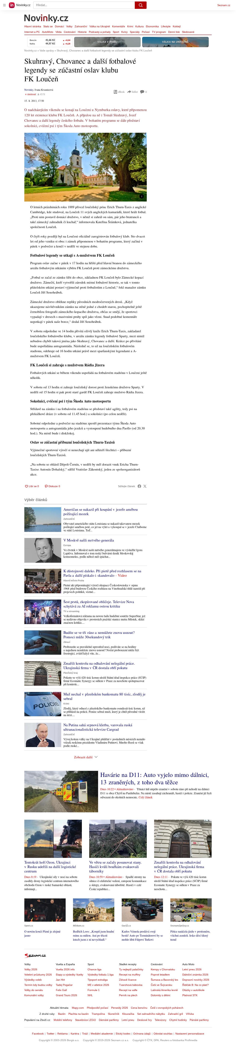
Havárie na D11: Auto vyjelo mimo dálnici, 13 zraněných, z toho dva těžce (154, 778)
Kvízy (124, 31)
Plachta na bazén (78, 1013)
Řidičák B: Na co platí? (195, 984)
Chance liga (94, 969)
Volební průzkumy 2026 (38, 974)
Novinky (28, 89)
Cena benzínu (139, 1007)
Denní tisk (174, 31)
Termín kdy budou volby (38, 984)
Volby (69, 26)
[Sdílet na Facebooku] (139, 486)
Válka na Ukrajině (99, 26)
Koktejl (177, 26)
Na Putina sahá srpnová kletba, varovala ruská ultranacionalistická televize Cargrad (97, 727)
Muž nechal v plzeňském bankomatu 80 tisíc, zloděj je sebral (104, 696)
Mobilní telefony (63, 1019)
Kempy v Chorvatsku (163, 969)
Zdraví (66, 642)
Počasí (146, 31)
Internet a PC (32, 31)
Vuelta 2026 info (65, 969)
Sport (116, 31)
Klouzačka (128, 1013)
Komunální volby (34, 995)
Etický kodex (123, 1033)
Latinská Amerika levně (164, 990)
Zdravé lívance (127, 979)
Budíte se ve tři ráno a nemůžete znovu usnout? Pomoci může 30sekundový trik (99, 634)
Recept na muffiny (129, 974)
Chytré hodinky (178, 1019)
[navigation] (4, 5)
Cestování (70, 31)
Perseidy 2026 (119, 1007)
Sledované (188, 31)
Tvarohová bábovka (130, 984)
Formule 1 (94, 990)
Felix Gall (61, 990)
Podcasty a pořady (100, 31)
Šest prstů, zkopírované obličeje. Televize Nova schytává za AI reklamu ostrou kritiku (98, 604)
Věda (58, 31)
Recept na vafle (128, 990)
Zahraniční (81, 26)
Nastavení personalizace (189, 1033)
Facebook (38, 1033)
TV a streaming (71, 611)
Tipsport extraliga (98, 979)
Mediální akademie (102, 1033)
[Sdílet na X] (145, 486)
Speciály (135, 31)
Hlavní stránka (32, 26)
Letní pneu (128, 1019)
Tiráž (85, 1033)
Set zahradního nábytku (151, 1013)
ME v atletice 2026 (98, 984)
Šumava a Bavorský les (164, 979)
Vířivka (190, 1013)
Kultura (139, 26)
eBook (121, 91)
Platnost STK (189, 995)
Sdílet (135, 91)
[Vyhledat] (141, 5)
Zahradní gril (175, 1013)
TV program (159, 31)
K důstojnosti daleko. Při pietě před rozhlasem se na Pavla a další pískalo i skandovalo (102, 573)
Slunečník (113, 1013)
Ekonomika (152, 26)
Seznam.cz (223, 5)
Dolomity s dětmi (160, 995)
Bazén (61, 1013)
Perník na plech (128, 995)
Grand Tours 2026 (66, 995)
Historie (82, 31)
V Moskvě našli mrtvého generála (88, 540)
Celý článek (145, 797)
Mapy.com (78, 1007)
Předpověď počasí (97, 1007)
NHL (90, 995)
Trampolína (98, 1013)
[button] (85, 167)
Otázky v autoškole (193, 990)
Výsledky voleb (33, 979)
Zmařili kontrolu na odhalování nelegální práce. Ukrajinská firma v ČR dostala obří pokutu (99, 665)
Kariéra (75, 1033)
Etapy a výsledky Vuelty (69, 974)
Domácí (59, 26)
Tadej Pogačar (64, 984)
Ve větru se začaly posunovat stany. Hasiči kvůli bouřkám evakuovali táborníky (115, 867)
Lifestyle (166, 26)
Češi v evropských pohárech (166, 1007)
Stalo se (48, 26)
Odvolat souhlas (163, 1033)
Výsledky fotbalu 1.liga (101, 974)
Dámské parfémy (109, 1019)
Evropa (67, 545)
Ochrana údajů (142, 1033)
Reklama (62, 1033)
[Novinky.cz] (46, 19)
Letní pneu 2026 (192, 969)
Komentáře (118, 26)
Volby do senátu (33, 990)
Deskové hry (144, 1019)
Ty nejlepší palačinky (131, 969)
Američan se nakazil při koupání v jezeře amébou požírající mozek (100, 511)
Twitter (50, 1033)
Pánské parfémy (199, 1019)
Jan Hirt (60, 979)
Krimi (130, 26)
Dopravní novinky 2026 (195, 979)
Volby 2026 (30, 969)
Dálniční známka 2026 (195, 974)
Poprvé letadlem (160, 974)
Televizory (160, 1019)
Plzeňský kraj (70, 673)
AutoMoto (47, 31)
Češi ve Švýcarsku (161, 984)
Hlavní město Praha (73, 580)
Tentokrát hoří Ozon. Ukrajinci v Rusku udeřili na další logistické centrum (50, 867)
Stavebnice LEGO (85, 1019)
